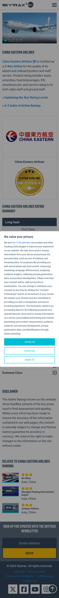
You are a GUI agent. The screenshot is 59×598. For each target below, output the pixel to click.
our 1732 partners (21, 242)
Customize (29, 350)
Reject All (29, 359)
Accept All (30, 341)
